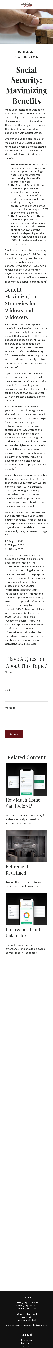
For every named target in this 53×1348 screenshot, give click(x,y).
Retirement (26, 1340)
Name (8, 672)
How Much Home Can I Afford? (23, 803)
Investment (26, 1343)
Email (8, 690)
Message (10, 707)
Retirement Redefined (17, 869)
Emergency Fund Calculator (23, 932)
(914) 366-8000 (30, 1302)
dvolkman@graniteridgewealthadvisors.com (26, 1325)
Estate (26, 1346)
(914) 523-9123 (30, 1305)
